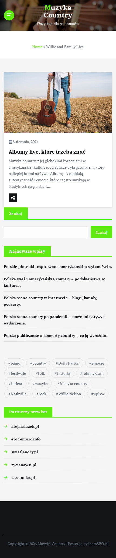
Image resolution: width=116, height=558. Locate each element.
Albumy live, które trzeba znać (47, 151)
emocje (98, 363)
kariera (16, 383)
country (39, 363)
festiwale (18, 373)
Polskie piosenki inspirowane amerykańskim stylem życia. (58, 266)
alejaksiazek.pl (25, 426)
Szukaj (15, 213)
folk (41, 373)
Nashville (18, 393)
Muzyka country (73, 383)
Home (37, 46)
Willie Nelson (70, 393)
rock (42, 393)
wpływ (98, 393)
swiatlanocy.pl (24, 451)
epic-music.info (25, 439)
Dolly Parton (69, 363)
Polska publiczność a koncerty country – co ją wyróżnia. (55, 335)
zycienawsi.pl (23, 464)
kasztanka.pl (23, 477)
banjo (16, 363)
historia (63, 373)
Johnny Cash (93, 373)
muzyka (41, 383)
